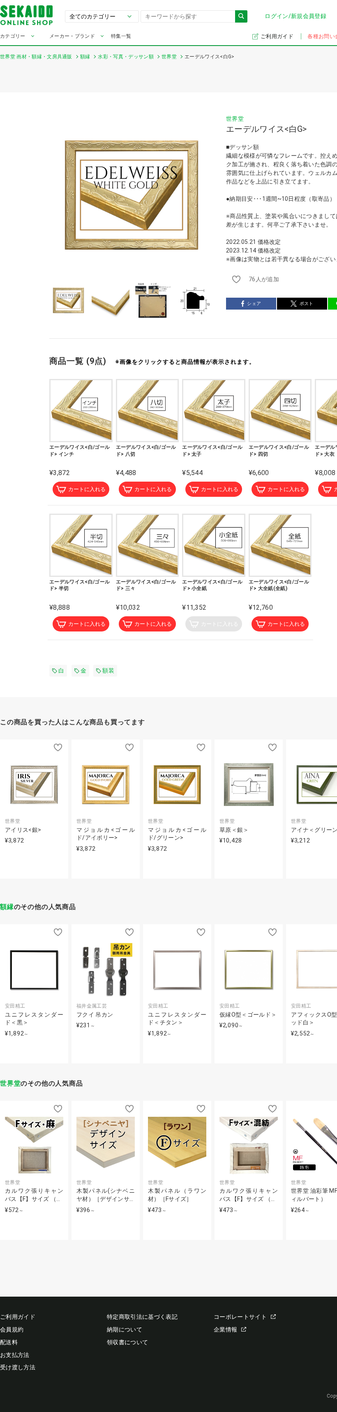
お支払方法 (15, 1355)
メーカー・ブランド (72, 36)
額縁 (7, 907)
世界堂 (235, 118)
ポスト (307, 303)
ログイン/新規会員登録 (295, 16)
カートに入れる (87, 489)
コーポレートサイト (240, 1316)
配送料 (9, 1342)
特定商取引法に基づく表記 (142, 1316)
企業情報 (225, 1329)
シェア (254, 303)
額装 (108, 670)
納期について (124, 1329)
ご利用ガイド (278, 36)
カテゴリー (12, 36)
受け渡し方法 (17, 1367)
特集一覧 (121, 36)
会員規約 (11, 1329)
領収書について (127, 1342)
